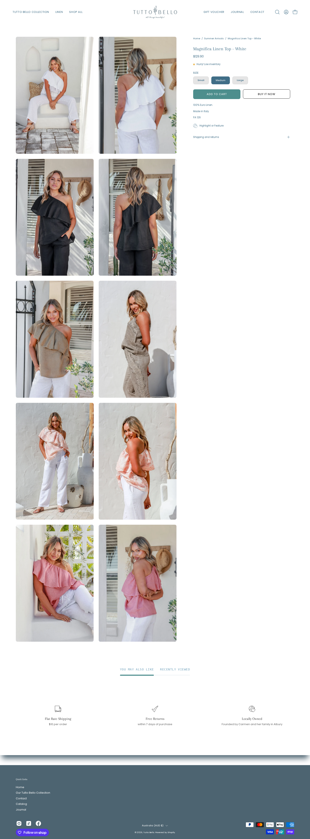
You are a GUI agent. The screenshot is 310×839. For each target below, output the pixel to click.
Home (196, 38)
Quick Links (21, 779)
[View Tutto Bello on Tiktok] (29, 823)
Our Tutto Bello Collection (33, 793)
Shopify (171, 832)
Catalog (21, 804)
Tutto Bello (148, 832)
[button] (277, 12)
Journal (21, 809)
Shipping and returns (206, 137)
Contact (21, 798)
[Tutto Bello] (155, 12)
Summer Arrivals (214, 38)
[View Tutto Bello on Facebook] (38, 823)
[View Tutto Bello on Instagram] (19, 823)
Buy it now (266, 94)
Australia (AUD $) (153, 825)
